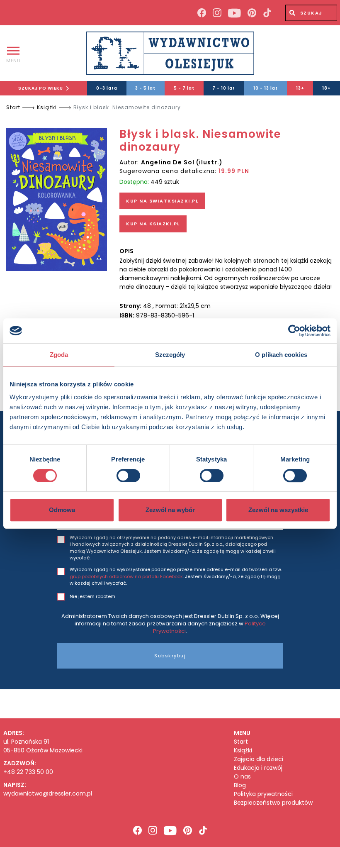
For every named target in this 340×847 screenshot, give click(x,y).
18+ (326, 88)
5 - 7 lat (184, 88)
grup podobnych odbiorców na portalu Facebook (126, 576)
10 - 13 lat (265, 88)
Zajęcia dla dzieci (258, 759)
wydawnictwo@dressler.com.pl (47, 793)
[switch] (128, 475)
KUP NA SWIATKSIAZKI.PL (162, 201)
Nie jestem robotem (92, 596)
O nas (242, 776)
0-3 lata (106, 88)
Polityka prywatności (263, 794)
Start (13, 107)
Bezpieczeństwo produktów (273, 802)
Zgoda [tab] (59, 354)
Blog (240, 785)
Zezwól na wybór (170, 509)
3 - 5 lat (145, 88)
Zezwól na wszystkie (278, 509)
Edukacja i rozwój (258, 767)
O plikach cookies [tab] (281, 354)
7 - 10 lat (223, 88)
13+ (300, 88)
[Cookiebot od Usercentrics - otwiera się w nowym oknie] (294, 331)
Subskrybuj (170, 655)
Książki (47, 107)
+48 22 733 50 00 (28, 772)
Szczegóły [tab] (170, 354)
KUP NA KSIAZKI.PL (153, 223)
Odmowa (62, 509)
